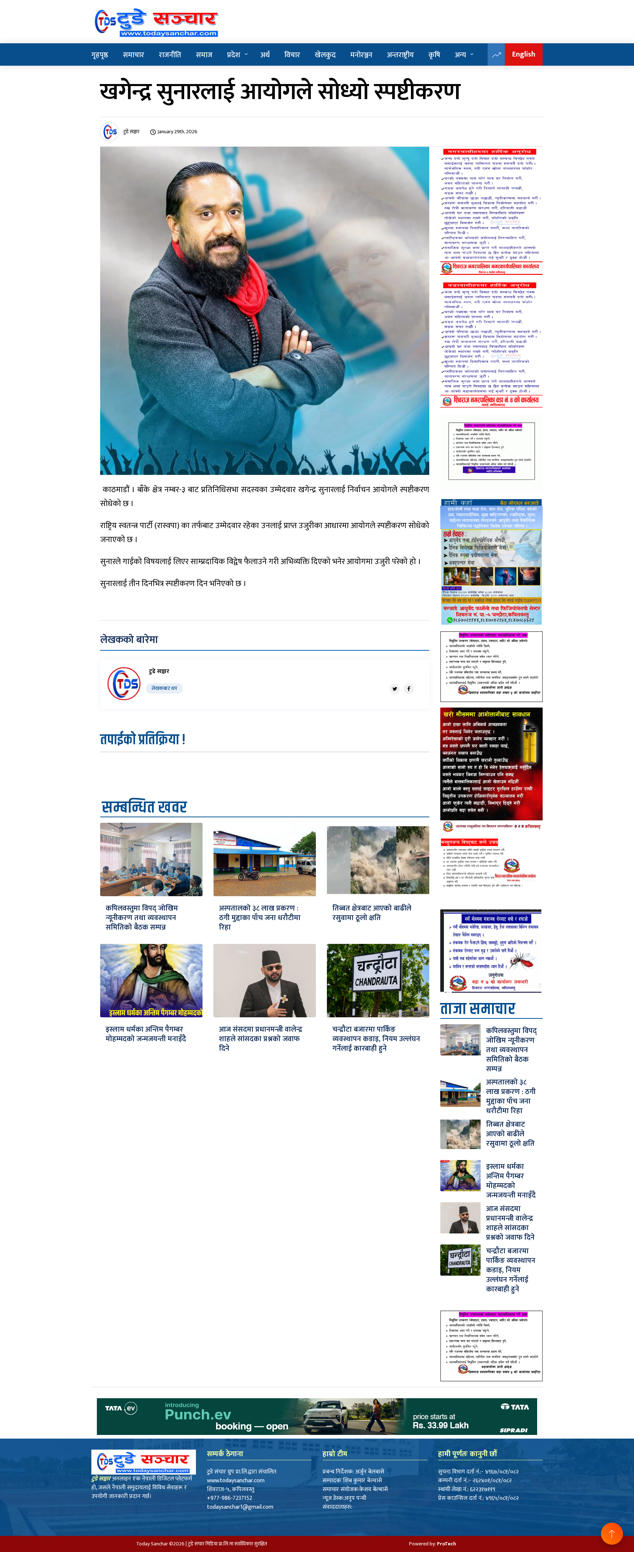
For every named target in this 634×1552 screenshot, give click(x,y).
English (523, 54)
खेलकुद (325, 55)
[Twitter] (395, 689)
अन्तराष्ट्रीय (400, 55)
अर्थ (265, 55)
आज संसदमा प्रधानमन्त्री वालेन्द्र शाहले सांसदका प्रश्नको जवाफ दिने (260, 1039)
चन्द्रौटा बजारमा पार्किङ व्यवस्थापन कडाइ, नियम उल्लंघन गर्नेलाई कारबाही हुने (376, 1039)
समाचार (133, 55)
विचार (292, 55)
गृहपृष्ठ (99, 55)
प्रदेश (233, 55)
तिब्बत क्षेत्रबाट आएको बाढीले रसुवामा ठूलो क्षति (371, 913)
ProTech (446, 1544)
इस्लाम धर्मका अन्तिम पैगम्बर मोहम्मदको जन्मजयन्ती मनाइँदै (146, 1034)
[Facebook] (409, 689)
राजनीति (170, 55)
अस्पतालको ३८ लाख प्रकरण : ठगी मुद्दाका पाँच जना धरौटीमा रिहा (259, 918)
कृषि (434, 55)
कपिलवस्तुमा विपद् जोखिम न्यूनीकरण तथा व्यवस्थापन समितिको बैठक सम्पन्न (142, 918)
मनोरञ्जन (361, 55)
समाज (204, 55)
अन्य (460, 55)
